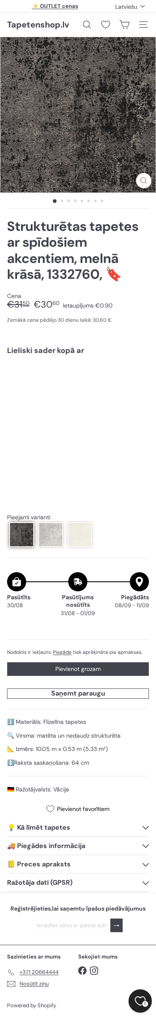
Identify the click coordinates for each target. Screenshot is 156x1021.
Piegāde (62, 652)
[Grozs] (124, 25)
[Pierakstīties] (116, 925)
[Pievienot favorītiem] (138, 379)
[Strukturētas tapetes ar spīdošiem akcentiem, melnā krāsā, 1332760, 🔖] (78, 390)
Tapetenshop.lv (38, 25)
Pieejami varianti (28, 517)
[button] (21, 534)
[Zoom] (143, 180)
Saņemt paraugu (78, 693)
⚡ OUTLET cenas (55, 6)
